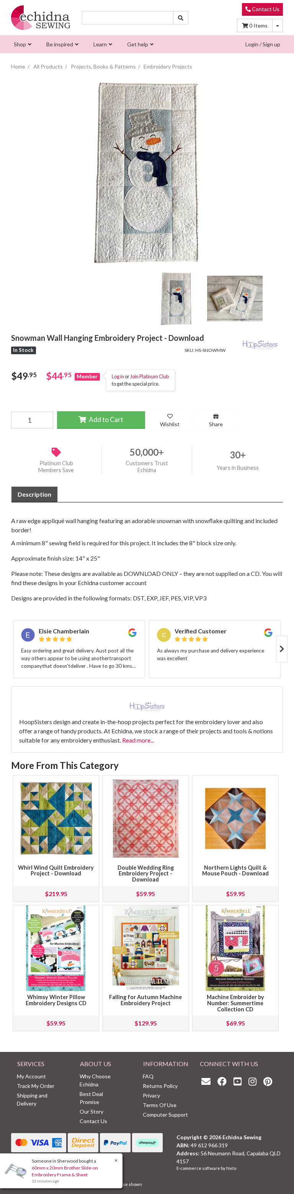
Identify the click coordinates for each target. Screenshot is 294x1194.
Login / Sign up (262, 44)
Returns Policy (160, 1086)
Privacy (151, 1095)
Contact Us (265, 9)
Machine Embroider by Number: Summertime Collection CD (235, 1003)
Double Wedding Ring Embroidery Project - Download (146, 873)
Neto (231, 1168)
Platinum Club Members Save (56, 467)
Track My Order (35, 1086)
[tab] (34, 494)
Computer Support (165, 1114)
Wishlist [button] (170, 424)
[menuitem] (21, 44)
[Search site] (180, 18)
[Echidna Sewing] (40, 17)
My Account (31, 1076)
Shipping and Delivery (32, 1099)
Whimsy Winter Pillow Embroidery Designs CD (56, 1000)
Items (258, 25)
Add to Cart (105, 419)
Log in (118, 376)
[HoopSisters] (260, 343)
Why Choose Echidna (95, 1080)
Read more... (138, 740)
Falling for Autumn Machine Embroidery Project (145, 1000)
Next (281, 649)
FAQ (148, 1076)
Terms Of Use (159, 1105)
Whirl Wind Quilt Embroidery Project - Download (56, 870)
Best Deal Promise (91, 1098)
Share (216, 424)
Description (34, 494)
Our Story (91, 1111)
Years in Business (238, 468)
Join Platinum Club (149, 376)
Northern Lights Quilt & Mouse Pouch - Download (235, 870)
